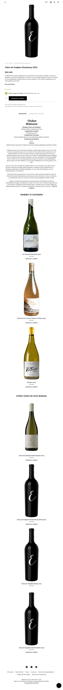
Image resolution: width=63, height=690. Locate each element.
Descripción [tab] (22, 114)
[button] (46, 2)
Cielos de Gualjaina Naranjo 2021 (31, 583)
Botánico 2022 (31, 382)
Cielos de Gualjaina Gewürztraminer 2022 (31, 648)
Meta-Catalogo (19, 106)
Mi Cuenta (10, 672)
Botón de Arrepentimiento (46, 672)
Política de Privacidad (23, 674)
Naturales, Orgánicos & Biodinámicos (22, 63)
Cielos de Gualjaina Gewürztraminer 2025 (31, 455)
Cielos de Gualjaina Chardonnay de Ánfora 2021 (31, 519)
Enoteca (11, 63)
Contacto (33, 672)
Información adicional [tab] (36, 114)
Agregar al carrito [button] (32, 259)
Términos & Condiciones (39, 674)
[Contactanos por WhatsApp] (27, 667)
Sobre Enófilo (19, 672)
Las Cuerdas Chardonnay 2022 (31, 254)
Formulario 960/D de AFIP (31, 683)
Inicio (6, 63)
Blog (27, 672)
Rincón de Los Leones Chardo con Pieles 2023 (31, 318)
